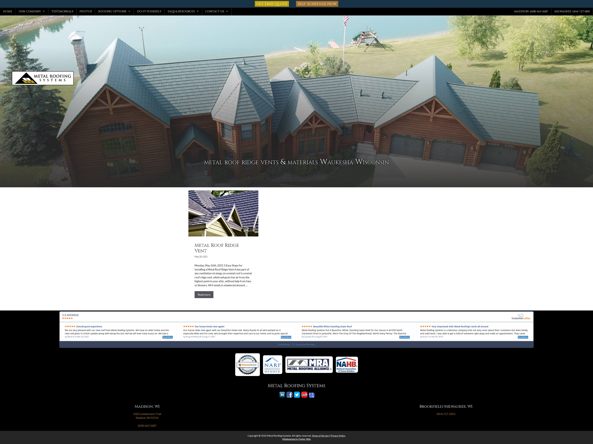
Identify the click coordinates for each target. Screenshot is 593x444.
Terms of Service (320, 435)
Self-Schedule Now (317, 3)
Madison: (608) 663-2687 (531, 11)
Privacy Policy (337, 435)
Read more (204, 294)
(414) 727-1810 (446, 414)
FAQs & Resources (181, 11)
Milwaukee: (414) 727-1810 (572, 11)
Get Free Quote (271, 3)
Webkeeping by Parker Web (296, 439)
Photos (86, 11)
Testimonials (62, 11)
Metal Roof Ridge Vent (217, 248)
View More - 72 (296, 344)
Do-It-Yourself (149, 11)
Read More (167, 337)
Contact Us (214, 11)
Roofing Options (112, 11)
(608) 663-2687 (147, 425)
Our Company (30, 11)
